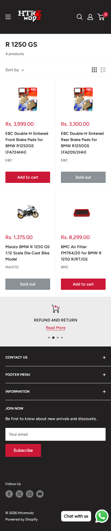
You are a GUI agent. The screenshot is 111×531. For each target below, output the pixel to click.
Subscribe (23, 450)
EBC (8, 160)
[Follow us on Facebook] (9, 494)
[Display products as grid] (94, 69)
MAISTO (12, 267)
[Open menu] (8, 17)
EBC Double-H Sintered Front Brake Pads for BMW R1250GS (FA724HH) (26, 143)
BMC (64, 267)
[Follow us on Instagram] (29, 494)
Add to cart (27, 177)
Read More (55, 327)
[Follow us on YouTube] (40, 494)
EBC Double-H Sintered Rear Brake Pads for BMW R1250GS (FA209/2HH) (82, 143)
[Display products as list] (103, 69)
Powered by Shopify (21, 519)
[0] (101, 17)
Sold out (83, 177)
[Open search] (80, 17)
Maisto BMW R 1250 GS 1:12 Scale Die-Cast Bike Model (27, 253)
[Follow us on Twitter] (19, 494)
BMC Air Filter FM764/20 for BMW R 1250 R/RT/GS (81, 253)
